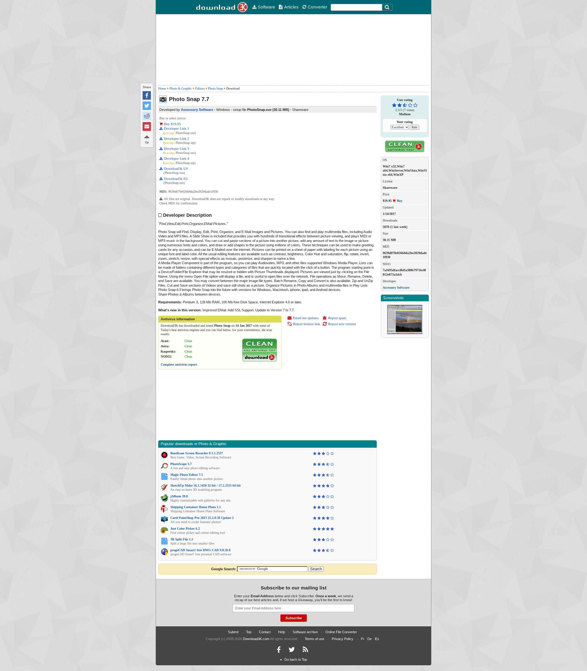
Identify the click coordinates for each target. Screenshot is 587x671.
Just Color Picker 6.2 (185, 528)
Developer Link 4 (176, 158)
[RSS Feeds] (305, 651)
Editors (200, 88)
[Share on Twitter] (147, 105)
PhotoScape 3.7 (181, 464)
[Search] (387, 7)
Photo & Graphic (180, 88)
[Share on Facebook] (147, 95)
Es (377, 639)
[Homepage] (222, 7)
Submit (233, 632)
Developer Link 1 (176, 128)
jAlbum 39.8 (179, 496)
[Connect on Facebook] (278, 651)
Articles (291, 7)
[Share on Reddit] (147, 116)
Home (162, 88)
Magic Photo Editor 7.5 (186, 475)
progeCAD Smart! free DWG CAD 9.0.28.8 (200, 550)
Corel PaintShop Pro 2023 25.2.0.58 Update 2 (202, 518)
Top (248, 632)
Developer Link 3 (176, 149)
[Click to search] (388, 7)
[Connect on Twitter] (291, 651)
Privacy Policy (342, 639)
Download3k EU (176, 179)
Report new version (342, 324)
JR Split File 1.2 (181, 539)
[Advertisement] (293, 50)
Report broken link (306, 324)
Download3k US (176, 168)
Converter (317, 7)
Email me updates (305, 318)
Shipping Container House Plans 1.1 (195, 507)
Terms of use (314, 639)
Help (281, 632)
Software (266, 7)
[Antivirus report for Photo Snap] (259, 360)
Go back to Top (295, 659)
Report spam (337, 318)
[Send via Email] (147, 126)
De (369, 639)
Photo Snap (215, 88)
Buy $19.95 (172, 124)
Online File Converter (341, 632)
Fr (362, 639)
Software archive (305, 632)
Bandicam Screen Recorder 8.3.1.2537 (196, 453)
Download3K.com (256, 639)
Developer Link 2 (176, 138)
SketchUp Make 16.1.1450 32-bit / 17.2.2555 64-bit (205, 485)
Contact (265, 632)
